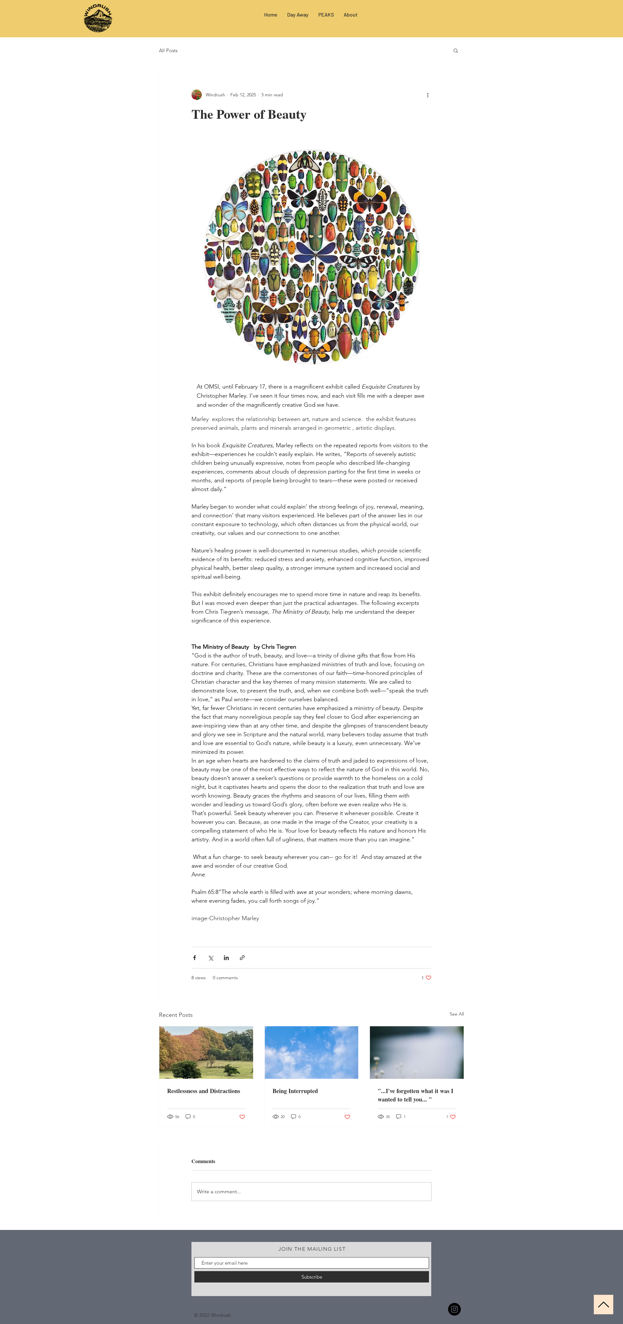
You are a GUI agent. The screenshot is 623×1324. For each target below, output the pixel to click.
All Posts (168, 50)
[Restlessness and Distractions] (206, 1052)
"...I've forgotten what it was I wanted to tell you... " (415, 1095)
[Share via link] (242, 958)
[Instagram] (454, 1309)
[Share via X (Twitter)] (210, 958)
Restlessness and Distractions (203, 1091)
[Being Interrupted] (312, 1052)
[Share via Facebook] (194, 958)
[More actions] (428, 95)
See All (457, 1014)
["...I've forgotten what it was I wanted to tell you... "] (417, 1052)
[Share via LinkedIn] (226, 958)
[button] (456, 50)
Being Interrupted (295, 1091)
